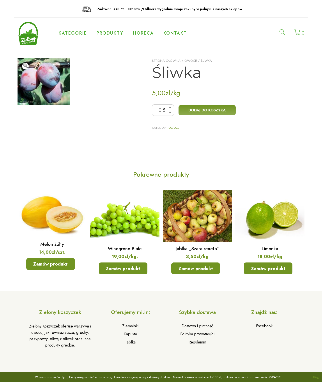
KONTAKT (175, 33)
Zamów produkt (50, 264)
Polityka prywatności (197, 334)
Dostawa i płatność (197, 326)
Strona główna (166, 60)
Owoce (190, 60)
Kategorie (72, 33)
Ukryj (316, 377)
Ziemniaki (130, 326)
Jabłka (131, 342)
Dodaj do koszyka (207, 110)
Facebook (264, 326)
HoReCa (143, 33)
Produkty (109, 33)
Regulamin (197, 342)
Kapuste (130, 334)
